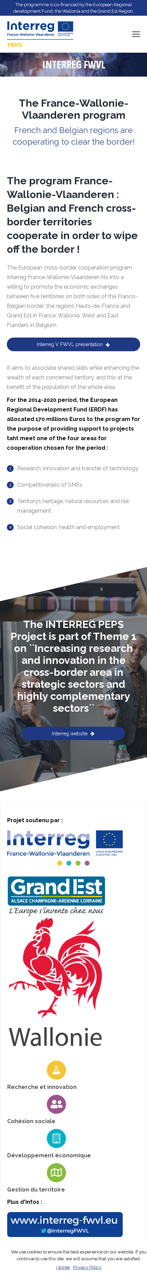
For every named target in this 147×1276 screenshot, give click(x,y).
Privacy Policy (87, 1267)
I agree (63, 1267)
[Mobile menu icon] (136, 34)
